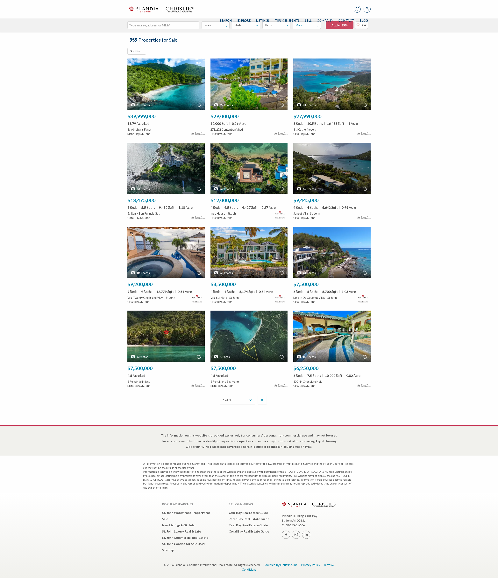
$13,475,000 (141, 200)
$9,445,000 (306, 200)
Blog (363, 20)
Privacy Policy (310, 565)
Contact (346, 20)
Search (226, 20)
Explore (244, 20)
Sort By (135, 51)
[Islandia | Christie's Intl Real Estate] (161, 6)
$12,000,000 (224, 200)
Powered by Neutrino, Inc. (280, 565)
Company (325, 20)
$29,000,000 (224, 116)
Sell (308, 20)
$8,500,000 (223, 284)
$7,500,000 (306, 284)
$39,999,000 (141, 116)
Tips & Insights (287, 20)
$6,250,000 (306, 368)
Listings (263, 20)
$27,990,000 (307, 116)
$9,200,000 (140, 284)
